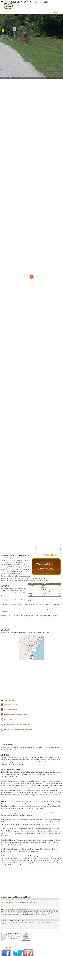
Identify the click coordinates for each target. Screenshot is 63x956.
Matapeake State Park (10, 709)
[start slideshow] (31, 277)
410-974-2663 (50, 570)
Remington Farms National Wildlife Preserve (17, 724)
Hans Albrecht (27, 78)
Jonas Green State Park (11, 704)
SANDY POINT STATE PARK (46, 563)
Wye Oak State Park (10, 719)
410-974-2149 (48, 568)
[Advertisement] (19, 543)
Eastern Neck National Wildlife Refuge (15, 714)
